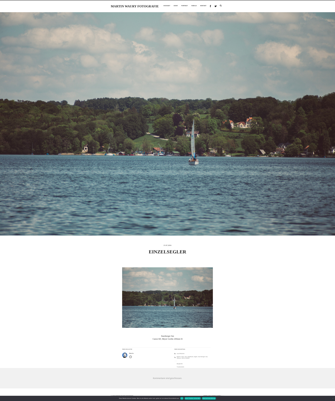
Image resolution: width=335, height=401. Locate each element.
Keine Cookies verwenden (192, 398)
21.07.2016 (167, 245)
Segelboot (190, 356)
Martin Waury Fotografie (135, 6)
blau (182, 356)
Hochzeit (166, 5)
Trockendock (180, 367)
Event (176, 5)
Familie (194, 5)
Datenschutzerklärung (209, 398)
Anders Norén (216, 395)
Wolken (187, 358)
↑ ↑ (223, 395)
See (186, 356)
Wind (183, 358)
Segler (195, 356)
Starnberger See (203, 356)
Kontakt (203, 5)
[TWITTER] (215, 6)
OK (182, 398)
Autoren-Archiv (130, 356)
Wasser (179, 358)
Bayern (179, 356)
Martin (131, 353)
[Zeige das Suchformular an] (220, 5)
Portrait (184, 5)
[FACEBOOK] (210, 6)
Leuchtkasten (181, 353)
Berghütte (180, 364)
